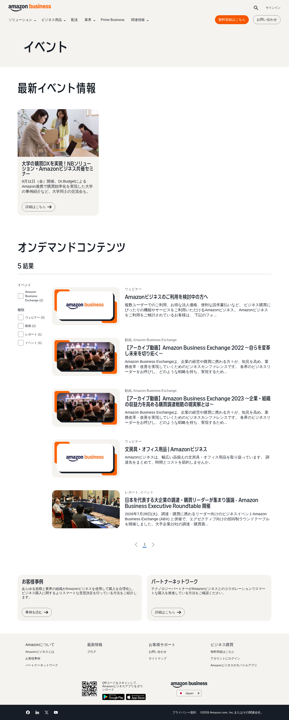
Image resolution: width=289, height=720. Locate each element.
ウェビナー (133, 289)
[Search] (256, 7)
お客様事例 (32, 658)
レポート (131, 492)
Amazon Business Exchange (155, 340)
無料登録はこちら (231, 19)
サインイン (273, 7)
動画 (128, 340)
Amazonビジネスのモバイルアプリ (234, 665)
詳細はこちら (35, 207)
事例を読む (33, 612)
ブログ (91, 651)
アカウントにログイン (225, 658)
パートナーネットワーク (41, 665)
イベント (147, 492)
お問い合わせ (267, 19)
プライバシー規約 (184, 712)
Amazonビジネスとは (39, 651)
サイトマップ (158, 658)
